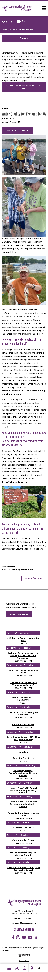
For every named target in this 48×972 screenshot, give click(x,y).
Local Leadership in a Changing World (23, 671)
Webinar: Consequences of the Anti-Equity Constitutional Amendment (23, 655)
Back (5, 108)
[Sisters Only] (9, 968)
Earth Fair (23, 752)
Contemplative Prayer (23, 724)
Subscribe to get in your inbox (24, 87)
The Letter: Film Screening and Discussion (23, 713)
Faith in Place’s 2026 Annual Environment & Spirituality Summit (23, 790)
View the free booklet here (29, 548)
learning (11, 566)
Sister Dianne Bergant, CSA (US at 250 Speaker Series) (23, 738)
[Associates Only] (17, 968)
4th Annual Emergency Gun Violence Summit (23, 853)
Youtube (24, 937)
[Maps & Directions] (32, 968)
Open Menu (44, 8)
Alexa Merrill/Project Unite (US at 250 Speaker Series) (23, 868)
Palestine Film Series (23, 758)
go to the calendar (19, 614)
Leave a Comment (34, 578)
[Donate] (24, 968)
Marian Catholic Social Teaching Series (23, 814)
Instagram (18, 937)
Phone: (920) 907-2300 (24, 918)
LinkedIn (35, 937)
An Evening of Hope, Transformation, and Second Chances (23, 773)
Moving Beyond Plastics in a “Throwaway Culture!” (23, 683)
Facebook (13, 937)
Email (30, 937)
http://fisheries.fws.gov (14, 482)
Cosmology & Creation (22, 569)
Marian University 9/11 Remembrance (23, 698)
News (23, 38)
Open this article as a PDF (17, 130)
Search (39, 968)
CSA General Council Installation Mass (23, 639)
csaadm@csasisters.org (24, 923)
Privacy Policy (24, 961)
